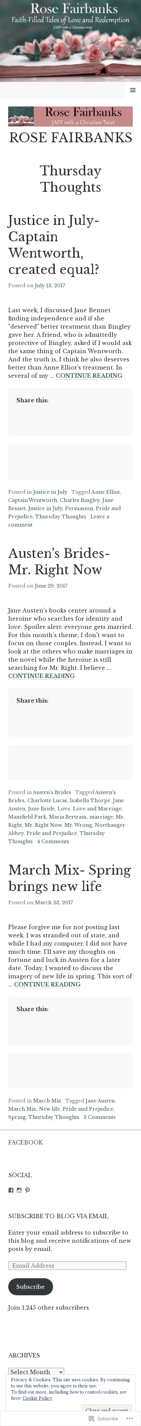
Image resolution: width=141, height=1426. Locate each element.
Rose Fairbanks (70, 138)
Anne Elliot (105, 492)
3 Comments (100, 1117)
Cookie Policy (37, 1398)
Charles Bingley (80, 500)
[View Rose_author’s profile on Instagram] (19, 1190)
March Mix (47, 1101)
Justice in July (50, 492)
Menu (133, 90)
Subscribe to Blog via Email (58, 1216)
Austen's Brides (52, 792)
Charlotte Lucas (47, 800)
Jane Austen (100, 1101)
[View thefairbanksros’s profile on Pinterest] (27, 1190)
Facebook (25, 1142)
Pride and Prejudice (51, 833)
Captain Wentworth (32, 500)
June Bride (41, 809)
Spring (17, 1117)
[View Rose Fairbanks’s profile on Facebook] (11, 1190)
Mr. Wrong (78, 825)
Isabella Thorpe (90, 800)
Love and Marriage (97, 809)
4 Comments (53, 841)
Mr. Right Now (43, 825)
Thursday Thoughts (60, 517)
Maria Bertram (68, 817)
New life (49, 1109)
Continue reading (89, 375)
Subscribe (30, 1286)
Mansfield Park (27, 817)
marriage (101, 817)
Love (63, 809)
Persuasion (79, 508)
